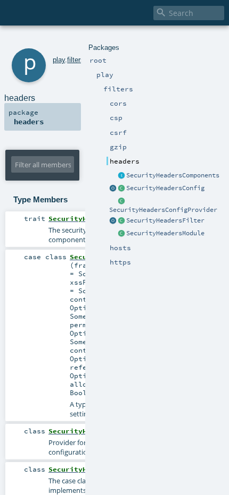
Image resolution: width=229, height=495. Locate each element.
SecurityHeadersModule (165, 233)
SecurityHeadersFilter (165, 220)
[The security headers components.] (121, 176)
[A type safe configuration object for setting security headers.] (121, 188)
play (59, 60)
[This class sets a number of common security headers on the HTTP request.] (113, 221)
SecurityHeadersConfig (165, 188)
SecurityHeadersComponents (172, 175)
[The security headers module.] (121, 233)
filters (75, 60)
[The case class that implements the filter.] (121, 221)
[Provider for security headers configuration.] (121, 201)
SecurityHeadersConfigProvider (163, 210)
